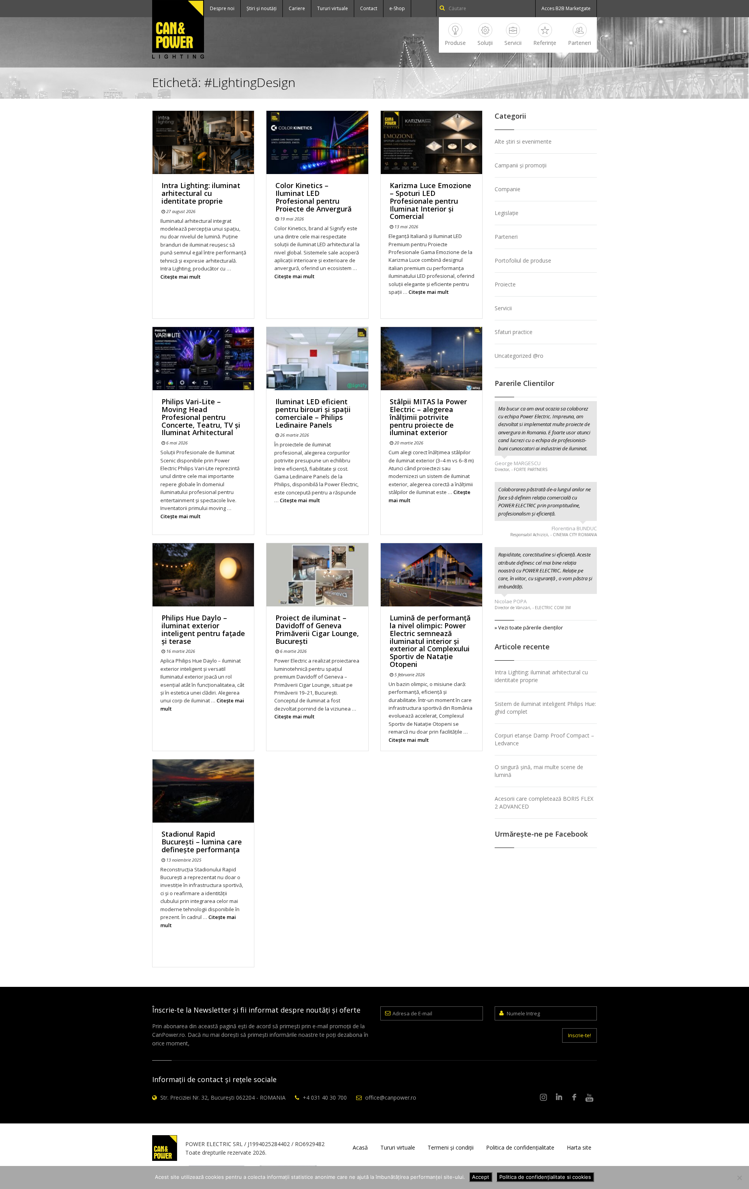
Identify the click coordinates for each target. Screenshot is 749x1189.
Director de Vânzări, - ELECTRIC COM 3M (533, 607)
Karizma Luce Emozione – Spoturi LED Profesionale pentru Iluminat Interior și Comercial (430, 201)
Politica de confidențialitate (520, 1147)
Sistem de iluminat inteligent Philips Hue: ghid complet (545, 707)
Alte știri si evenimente (523, 141)
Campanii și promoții (521, 165)
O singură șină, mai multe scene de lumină (539, 770)
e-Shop (397, 8)
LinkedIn (559, 1097)
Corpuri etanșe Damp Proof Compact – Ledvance (544, 739)
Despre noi (222, 8)
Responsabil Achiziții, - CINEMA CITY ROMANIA (553, 534)
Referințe (544, 42)
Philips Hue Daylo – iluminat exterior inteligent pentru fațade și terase (203, 629)
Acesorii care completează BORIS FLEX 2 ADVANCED (544, 802)
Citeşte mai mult (180, 276)
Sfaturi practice (513, 332)
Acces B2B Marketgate (566, 8)
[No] (739, 1178)
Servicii (513, 42)
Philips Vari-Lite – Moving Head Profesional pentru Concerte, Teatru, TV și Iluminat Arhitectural (201, 417)
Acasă (360, 1147)
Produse (455, 42)
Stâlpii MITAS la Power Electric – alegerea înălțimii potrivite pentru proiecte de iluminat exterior (428, 417)
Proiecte (505, 284)
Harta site (579, 1147)
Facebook (574, 1097)
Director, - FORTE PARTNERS (521, 469)
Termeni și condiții (451, 1147)
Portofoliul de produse (523, 260)
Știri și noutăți (262, 8)
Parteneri (579, 42)
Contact (368, 8)
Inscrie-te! (579, 1035)
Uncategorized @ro (519, 355)
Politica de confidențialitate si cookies (545, 1177)
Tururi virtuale (332, 8)
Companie (507, 189)
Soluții (485, 42)
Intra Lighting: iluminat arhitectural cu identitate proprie (201, 193)
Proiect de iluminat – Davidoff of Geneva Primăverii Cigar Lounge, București (317, 629)
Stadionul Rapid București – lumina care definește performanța (202, 841)
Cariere (297, 8)
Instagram (544, 1097)
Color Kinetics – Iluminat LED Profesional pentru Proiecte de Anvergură (313, 197)
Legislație (506, 213)
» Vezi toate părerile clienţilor (529, 627)
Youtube (589, 1097)
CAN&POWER (178, 29)
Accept (480, 1177)
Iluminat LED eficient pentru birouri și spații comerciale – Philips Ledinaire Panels (313, 413)
